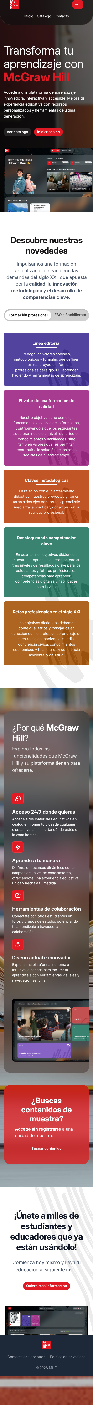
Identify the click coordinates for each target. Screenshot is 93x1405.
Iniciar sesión (48, 132)
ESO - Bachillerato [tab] (70, 315)
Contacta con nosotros (26, 1357)
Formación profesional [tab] (28, 315)
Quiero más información (46, 1286)
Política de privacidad (68, 1357)
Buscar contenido (46, 1148)
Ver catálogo (17, 132)
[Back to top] (78, 1390)
